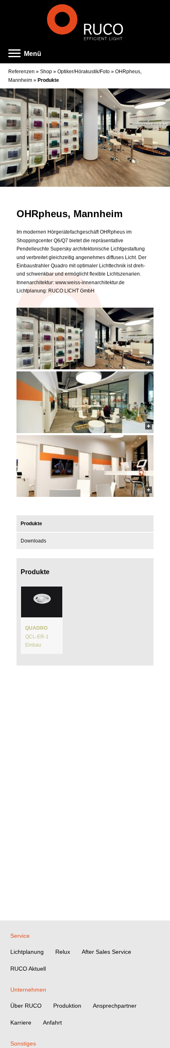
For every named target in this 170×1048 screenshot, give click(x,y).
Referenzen (21, 71)
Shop (46, 71)
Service (20, 935)
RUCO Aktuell (28, 968)
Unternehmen (28, 989)
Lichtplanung (27, 951)
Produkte (48, 80)
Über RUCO (26, 1005)
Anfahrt (52, 1022)
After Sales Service (106, 951)
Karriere (20, 1022)
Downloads (33, 541)
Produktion (67, 1005)
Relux (62, 951)
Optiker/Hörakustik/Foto (83, 71)
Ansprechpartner (115, 1005)
